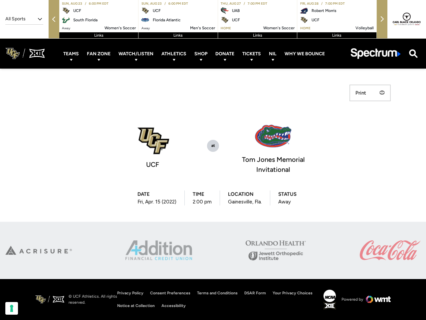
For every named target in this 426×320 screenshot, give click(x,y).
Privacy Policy (130, 293)
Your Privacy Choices (293, 293)
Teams (71, 53)
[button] (54, 19)
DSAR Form (255, 293)
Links (99, 35)
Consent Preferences (170, 293)
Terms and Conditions (217, 293)
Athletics (173, 53)
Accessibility (173, 305)
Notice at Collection (136, 305)
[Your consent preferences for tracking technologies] (11, 308)
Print (360, 93)
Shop (200, 53)
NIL (273, 53)
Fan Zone (98, 53)
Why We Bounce (305, 53)
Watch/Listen (135, 53)
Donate (224, 53)
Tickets (251, 53)
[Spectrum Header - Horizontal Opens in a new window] (376, 53)
